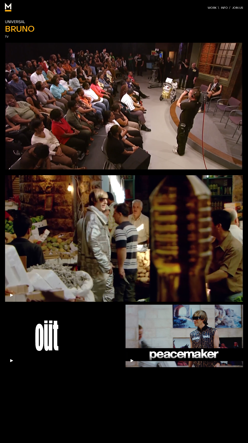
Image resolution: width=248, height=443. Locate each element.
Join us (237, 8)
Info (224, 8)
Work (212, 8)
